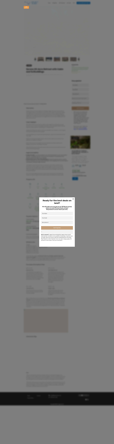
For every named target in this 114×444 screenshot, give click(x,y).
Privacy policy (67, 238)
